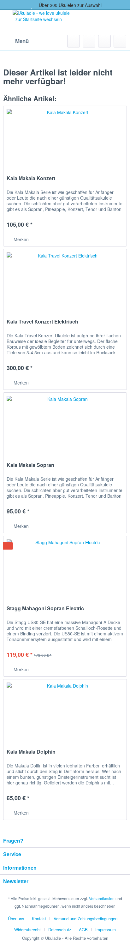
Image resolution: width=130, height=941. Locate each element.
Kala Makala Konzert (31, 178)
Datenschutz (59, 930)
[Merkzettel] (89, 41)
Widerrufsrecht (27, 930)
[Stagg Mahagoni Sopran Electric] (65, 567)
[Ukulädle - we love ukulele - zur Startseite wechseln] (42, 21)
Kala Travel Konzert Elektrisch (42, 321)
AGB (83, 930)
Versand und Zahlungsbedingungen (85, 919)
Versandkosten (102, 898)
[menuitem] (16, 41)
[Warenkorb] (120, 41)
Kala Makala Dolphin (31, 752)
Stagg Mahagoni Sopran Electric (45, 608)
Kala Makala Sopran (30, 465)
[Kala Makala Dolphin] (65, 711)
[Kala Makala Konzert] (65, 137)
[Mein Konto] (104, 41)
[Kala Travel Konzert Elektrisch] (65, 280)
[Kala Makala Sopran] (65, 424)
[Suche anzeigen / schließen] (73, 41)
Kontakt (39, 919)
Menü (22, 41)
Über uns (16, 919)
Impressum (105, 930)
